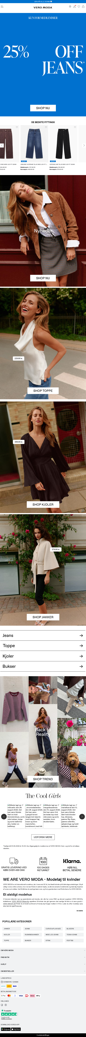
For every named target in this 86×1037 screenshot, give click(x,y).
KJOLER (7, 934)
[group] (14, 148)
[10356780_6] (43, 316)
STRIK (48, 940)
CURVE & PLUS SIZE (53, 929)
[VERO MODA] (43, 8)
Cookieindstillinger (43, 1035)
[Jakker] (43, 598)
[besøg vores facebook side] (2, 1005)
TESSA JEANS (72, 934)
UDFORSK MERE (43, 837)
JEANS (27, 929)
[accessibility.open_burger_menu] (2, 6)
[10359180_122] (43, 542)
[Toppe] (43, 371)
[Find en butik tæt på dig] (70, 7)
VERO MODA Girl (9, 904)
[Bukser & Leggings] (43, 669)
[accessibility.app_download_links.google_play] (6, 1031)
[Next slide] (84, 145)
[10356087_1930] (43, 429)
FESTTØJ (70, 940)
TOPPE (6, 940)
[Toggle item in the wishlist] (25, 127)
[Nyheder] (43, 231)
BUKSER (28, 940)
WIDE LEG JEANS (52, 934)
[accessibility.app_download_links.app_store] (16, 1031)
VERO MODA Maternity (20, 901)
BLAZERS (70, 929)
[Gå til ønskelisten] (79, 7)
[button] (14, 143)
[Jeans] (43, 64)
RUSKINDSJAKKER (32, 934)
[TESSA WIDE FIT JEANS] (43, 732)
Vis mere (79, 911)
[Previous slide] (2, 145)
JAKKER (7, 929)
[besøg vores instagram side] (6, 1005)
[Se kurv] (83, 6)
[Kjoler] (43, 485)
